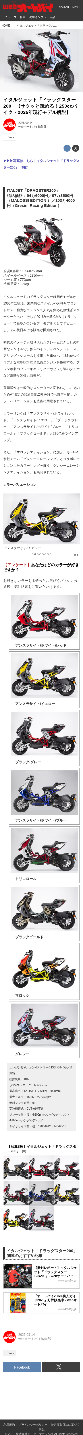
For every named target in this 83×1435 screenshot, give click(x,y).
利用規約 (9, 1424)
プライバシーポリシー (33, 1424)
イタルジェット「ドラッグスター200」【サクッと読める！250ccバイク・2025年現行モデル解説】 (40, 106)
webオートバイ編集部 (32, 126)
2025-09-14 (25, 122)
